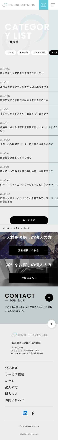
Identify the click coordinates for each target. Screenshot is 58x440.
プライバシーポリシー (29, 426)
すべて (10, 52)
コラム (16, 228)
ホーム (6, 228)
